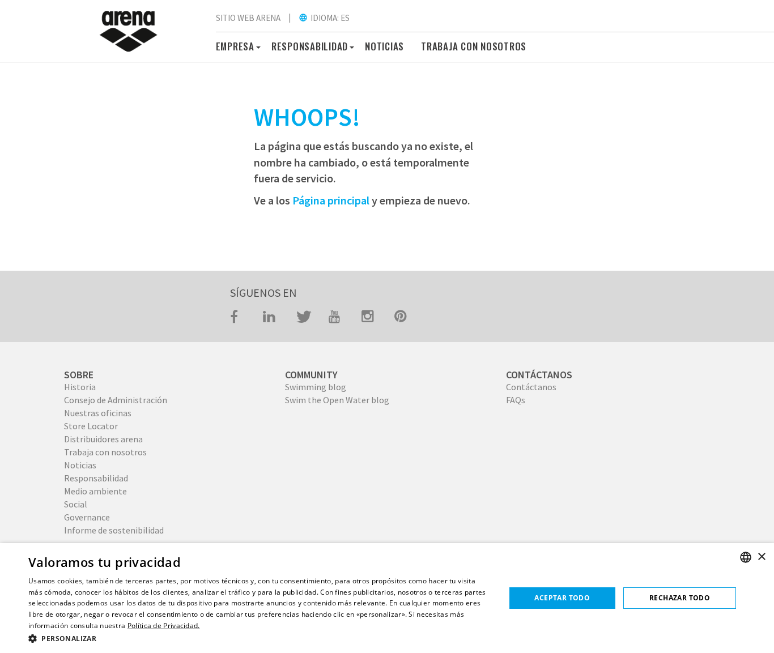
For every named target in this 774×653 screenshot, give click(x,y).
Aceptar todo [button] (562, 598)
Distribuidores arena (103, 439)
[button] (256, 46)
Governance (87, 517)
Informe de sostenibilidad (114, 530)
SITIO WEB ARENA (248, 17)
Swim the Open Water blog (337, 400)
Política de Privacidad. (163, 625)
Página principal (330, 200)
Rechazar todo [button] (679, 598)
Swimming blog (315, 386)
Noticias (384, 46)
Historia (80, 386)
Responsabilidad (96, 478)
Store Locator (91, 426)
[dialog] (387, 598)
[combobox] (745, 557)
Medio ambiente (95, 491)
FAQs (515, 400)
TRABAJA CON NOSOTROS (473, 46)
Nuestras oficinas (97, 413)
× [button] (761, 557)
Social (75, 504)
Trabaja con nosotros (105, 452)
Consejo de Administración (115, 400)
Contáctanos (531, 386)
